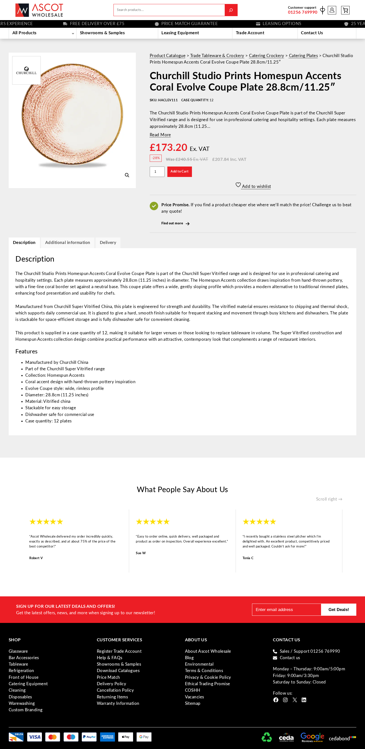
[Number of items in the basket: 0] (345, 10)
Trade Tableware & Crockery (217, 56)
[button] (127, 175)
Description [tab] (24, 242)
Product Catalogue (167, 56)
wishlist (322, 10)
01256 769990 (303, 12)
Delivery (108, 242)
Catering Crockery (266, 56)
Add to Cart (179, 171)
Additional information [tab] (67, 242)
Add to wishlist (256, 186)
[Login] (332, 10)
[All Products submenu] (73, 33)
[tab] (108, 243)
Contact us (290, 658)
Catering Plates (303, 56)
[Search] (231, 10)
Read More (160, 135)
